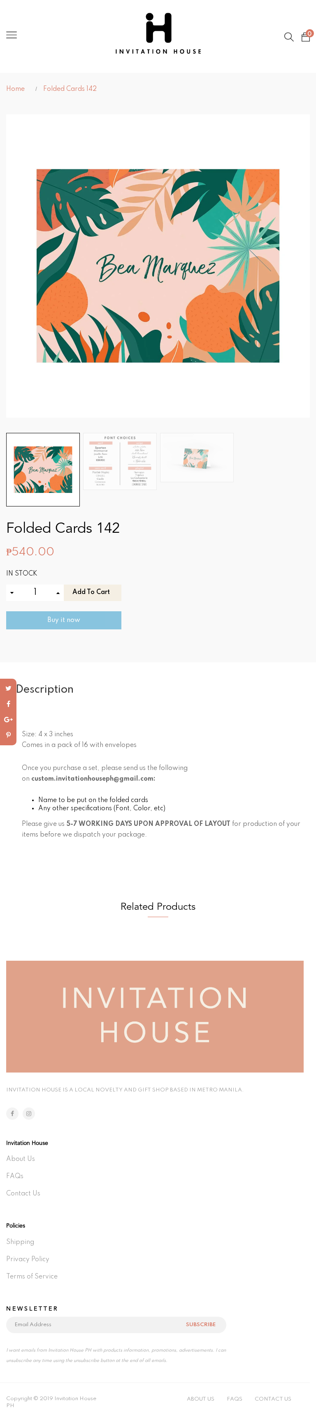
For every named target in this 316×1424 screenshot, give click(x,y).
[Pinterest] (8, 735)
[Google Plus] (8, 720)
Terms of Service (32, 1277)
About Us (20, 1159)
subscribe (201, 1324)
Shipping (20, 1242)
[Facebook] (8, 704)
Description (45, 689)
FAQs (14, 1176)
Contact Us (23, 1194)
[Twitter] (8, 688)
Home (15, 89)
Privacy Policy (27, 1259)
